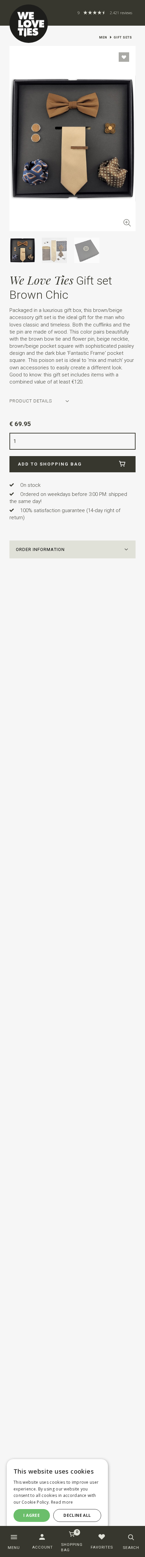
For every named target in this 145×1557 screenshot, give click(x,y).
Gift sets (123, 37)
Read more (62, 1502)
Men (103, 37)
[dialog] (57, 1495)
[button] (72, 549)
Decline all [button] (77, 1515)
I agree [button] (31, 1515)
